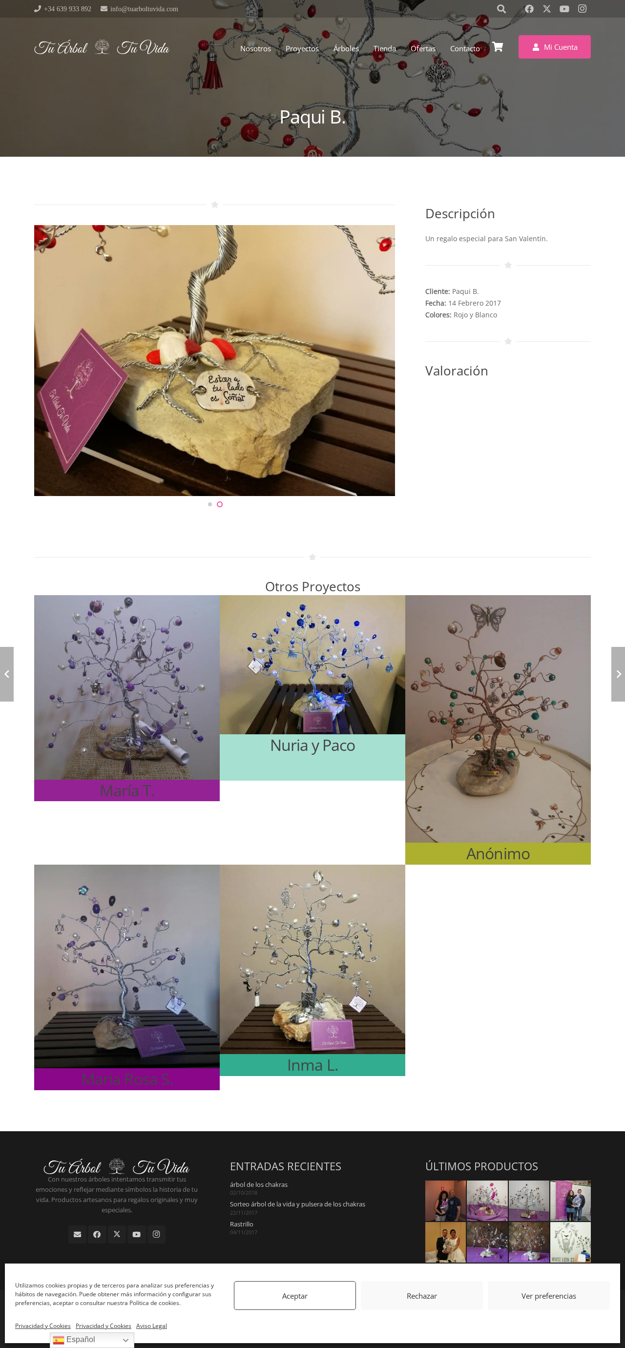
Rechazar (422, 1296)
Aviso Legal (151, 1326)
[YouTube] (564, 9)
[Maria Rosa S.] (127, 977)
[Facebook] (529, 9)
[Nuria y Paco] (312, 688)
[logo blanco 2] (102, 47)
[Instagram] (582, 9)
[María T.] (127, 698)
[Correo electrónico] (77, 1234)
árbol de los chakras (259, 1185)
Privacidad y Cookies (43, 1326)
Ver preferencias (548, 1296)
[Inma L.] (312, 971)
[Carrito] (498, 47)
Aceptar (295, 1296)
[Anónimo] (498, 729)
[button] (363, 48)
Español (79, 1339)
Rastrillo (241, 1224)
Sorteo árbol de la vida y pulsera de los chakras (297, 1204)
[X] (547, 9)
